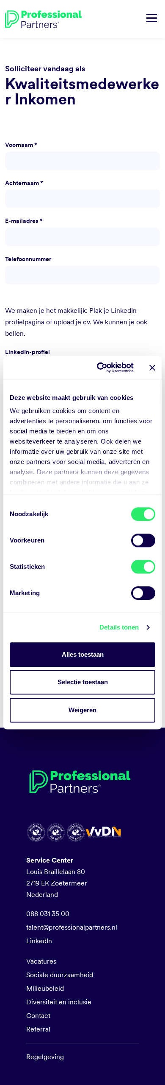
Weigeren (82, 710)
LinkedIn (39, 941)
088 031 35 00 (47, 914)
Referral (38, 1029)
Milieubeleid (45, 988)
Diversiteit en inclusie (58, 1002)
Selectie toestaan (83, 682)
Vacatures (41, 961)
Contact (38, 1016)
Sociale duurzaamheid (59, 975)
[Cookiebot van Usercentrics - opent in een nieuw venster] (100, 367)
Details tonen (119, 627)
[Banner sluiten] (152, 368)
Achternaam (24, 183)
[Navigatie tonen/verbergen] (151, 19)
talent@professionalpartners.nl (71, 927)
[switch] (143, 540)
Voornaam (21, 145)
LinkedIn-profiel (27, 352)
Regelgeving (45, 1057)
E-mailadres (24, 221)
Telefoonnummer (28, 259)
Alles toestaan (83, 654)
